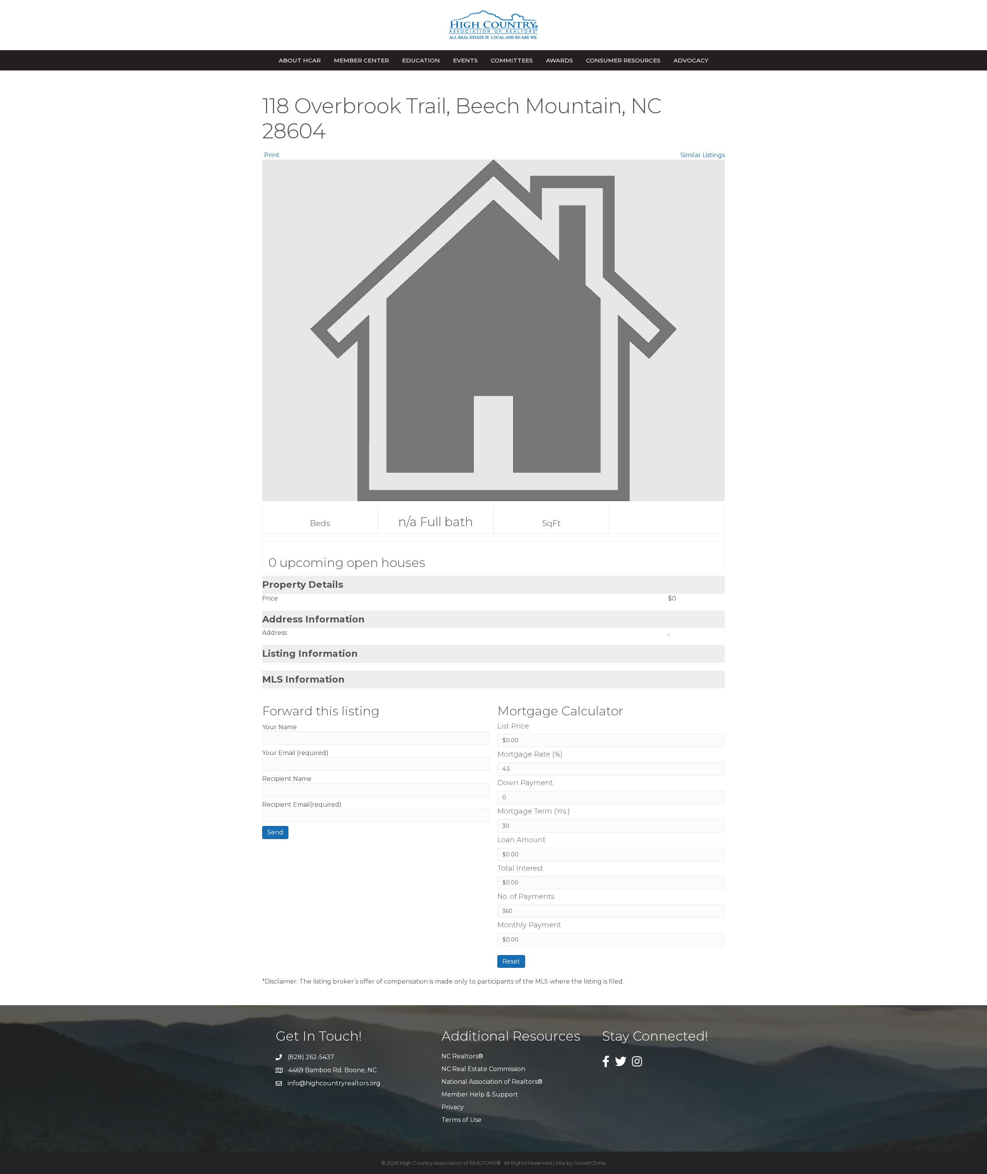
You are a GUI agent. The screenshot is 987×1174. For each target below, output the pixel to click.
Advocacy (691, 60)
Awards (559, 60)
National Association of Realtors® (491, 1081)
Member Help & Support (479, 1094)
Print (272, 155)
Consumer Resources (623, 60)
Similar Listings (702, 155)
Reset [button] (511, 961)
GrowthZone (590, 1163)
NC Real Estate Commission (483, 1069)
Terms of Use (461, 1120)
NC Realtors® (462, 1056)
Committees (512, 60)
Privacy (452, 1107)
